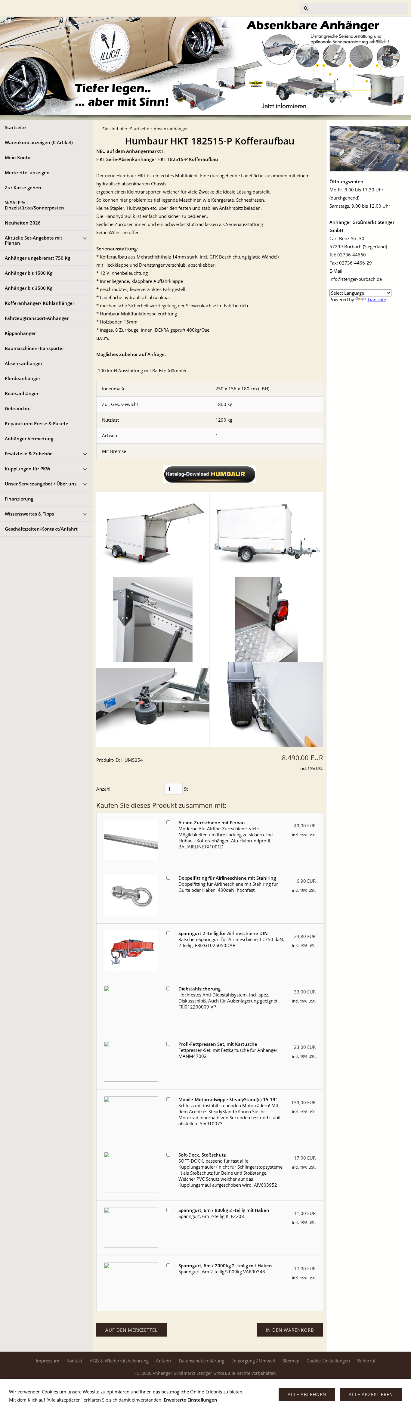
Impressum (47, 1361)
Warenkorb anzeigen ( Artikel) (39, 142)
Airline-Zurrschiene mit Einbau (211, 823)
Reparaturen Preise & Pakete (36, 423)
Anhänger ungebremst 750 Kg (37, 258)
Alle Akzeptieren (371, 1394)
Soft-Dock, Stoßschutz (202, 1155)
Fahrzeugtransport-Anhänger (37, 318)
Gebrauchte (18, 408)
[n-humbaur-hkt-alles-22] (152, 534)
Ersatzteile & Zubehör (28, 454)
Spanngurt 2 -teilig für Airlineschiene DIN (223, 933)
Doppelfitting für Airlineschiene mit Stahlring (227, 878)
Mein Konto (17, 157)
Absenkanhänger (23, 363)
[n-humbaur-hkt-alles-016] (152, 619)
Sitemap (291, 1361)
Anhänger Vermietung (29, 438)
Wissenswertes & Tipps (29, 514)
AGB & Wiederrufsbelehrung (119, 1361)
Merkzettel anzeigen (27, 172)
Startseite (15, 127)
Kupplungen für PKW (27, 469)
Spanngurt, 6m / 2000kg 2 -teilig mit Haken (225, 1266)
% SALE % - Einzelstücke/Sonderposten (34, 205)
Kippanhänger (20, 333)
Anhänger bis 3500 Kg (28, 288)
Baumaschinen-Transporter (34, 348)
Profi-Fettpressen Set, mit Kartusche (217, 1044)
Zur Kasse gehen (23, 187)
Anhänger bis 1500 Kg (28, 273)
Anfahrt (164, 1361)
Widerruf (366, 1361)
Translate (376, 299)
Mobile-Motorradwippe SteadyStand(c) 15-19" (227, 1099)
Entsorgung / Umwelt (253, 1361)
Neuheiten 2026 (23, 223)
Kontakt (74, 1361)
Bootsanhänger (22, 393)
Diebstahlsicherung (199, 989)
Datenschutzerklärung (201, 1361)
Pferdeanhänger (22, 378)
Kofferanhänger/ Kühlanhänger (39, 303)
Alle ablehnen (307, 1394)
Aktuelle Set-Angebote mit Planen (33, 240)
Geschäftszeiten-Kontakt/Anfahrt (41, 529)
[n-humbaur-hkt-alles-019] (266, 704)
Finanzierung (19, 499)
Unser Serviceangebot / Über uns (40, 484)
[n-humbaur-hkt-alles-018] (152, 704)
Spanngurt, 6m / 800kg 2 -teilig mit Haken (223, 1210)
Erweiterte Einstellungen (190, 1400)
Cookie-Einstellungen (328, 1361)
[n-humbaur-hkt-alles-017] (266, 619)
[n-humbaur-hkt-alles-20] (266, 534)
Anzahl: (104, 789)
